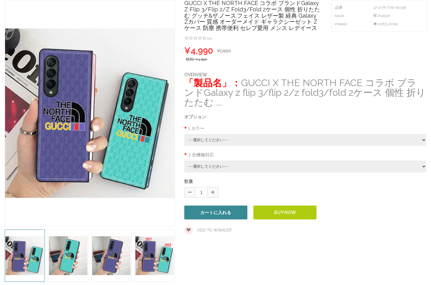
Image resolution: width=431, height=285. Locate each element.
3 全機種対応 (201, 154)
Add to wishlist (214, 230)
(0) (209, 38)
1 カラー (196, 128)
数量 (188, 181)
